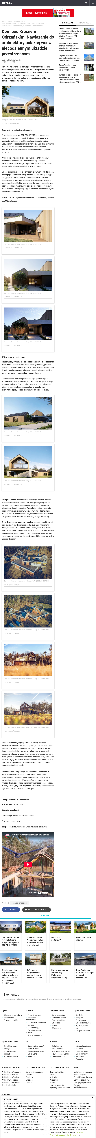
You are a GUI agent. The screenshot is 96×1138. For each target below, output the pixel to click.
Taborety (79, 1059)
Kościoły (53, 1077)
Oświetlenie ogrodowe (13, 1015)
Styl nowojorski (10, 1051)
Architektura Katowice (11, 1082)
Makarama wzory (59, 1018)
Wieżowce (54, 1080)
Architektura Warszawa (11, 1072)
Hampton (79, 1018)
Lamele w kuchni (58, 1056)
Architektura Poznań (10, 1080)
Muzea (52, 1075)
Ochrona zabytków (81, 1080)
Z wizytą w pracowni (82, 1082)
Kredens (79, 1049)
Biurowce (29, 1080)
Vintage (7, 1049)
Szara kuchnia (57, 1049)
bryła (4, 21)
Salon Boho (32, 1054)
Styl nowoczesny (11, 1056)
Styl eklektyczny (10, 1046)
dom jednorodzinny (19, 903)
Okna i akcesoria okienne (33, 1031)
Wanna (54, 1025)
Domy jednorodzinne (34, 1072)
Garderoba (56, 1023)
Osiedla (29, 1075)
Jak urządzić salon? (36, 1046)
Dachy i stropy (33, 1028)
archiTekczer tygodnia (83, 1072)
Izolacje (31, 1025)
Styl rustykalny (82, 1025)
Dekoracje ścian (58, 1015)
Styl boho (79, 1015)
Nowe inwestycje (57, 1085)
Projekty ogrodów (11, 1020)
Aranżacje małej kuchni (61, 1051)
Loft (77, 1028)
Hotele (52, 1082)
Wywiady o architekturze (60, 1088)
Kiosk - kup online (36, 13)
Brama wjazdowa (35, 1035)
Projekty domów (34, 1015)
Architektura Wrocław (10, 1077)
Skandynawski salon (36, 1051)
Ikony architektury (57, 1072)
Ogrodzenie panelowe (37, 1022)
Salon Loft (32, 1056)
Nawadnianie (9, 1018)
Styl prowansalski (83, 1031)
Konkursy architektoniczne (80, 1086)
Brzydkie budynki (9, 1085)
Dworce (29, 1082)
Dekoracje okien (58, 1020)
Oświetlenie (56, 1028)
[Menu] (93, 3)
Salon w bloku (33, 1049)
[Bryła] (7, 3)
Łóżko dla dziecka (83, 1046)
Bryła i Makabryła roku (83, 1077)
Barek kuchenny (82, 1051)
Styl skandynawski (83, 1023)
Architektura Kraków (10, 1075)
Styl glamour (81, 1020)
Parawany (80, 1056)
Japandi (7, 1054)
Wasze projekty (80, 1075)
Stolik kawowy (82, 1054)
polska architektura (15, 21)
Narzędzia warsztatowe (31, 1019)
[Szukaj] (86, 3)
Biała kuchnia (57, 1046)
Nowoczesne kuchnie (60, 1054)
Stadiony (29, 1077)
